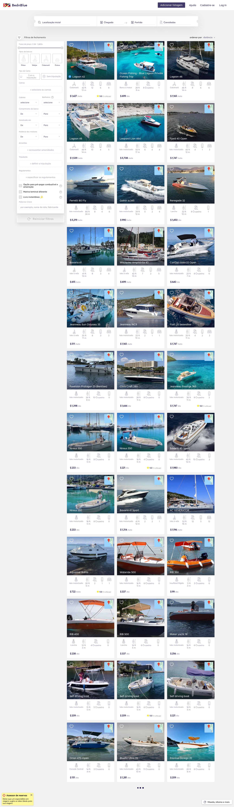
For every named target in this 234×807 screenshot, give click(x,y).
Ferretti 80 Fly (78, 200)
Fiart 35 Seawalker (180, 324)
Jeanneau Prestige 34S (183, 386)
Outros (57, 65)
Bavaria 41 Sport (129, 510)
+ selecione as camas (40, 89)
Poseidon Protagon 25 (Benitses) (88, 386)
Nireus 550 (76, 448)
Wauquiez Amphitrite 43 (134, 262)
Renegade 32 (177, 200)
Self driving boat (79, 696)
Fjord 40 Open (178, 138)
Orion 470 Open (79, 758)
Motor (23, 65)
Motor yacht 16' (179, 634)
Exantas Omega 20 (181, 758)
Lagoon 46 (176, 76)
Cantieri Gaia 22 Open (183, 262)
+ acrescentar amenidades (40, 150)
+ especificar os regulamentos (40, 177)
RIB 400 (74, 634)
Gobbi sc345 (127, 200)
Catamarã (46, 65)
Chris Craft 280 (129, 386)
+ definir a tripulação (40, 163)
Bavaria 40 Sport (180, 448)
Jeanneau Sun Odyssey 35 (85, 324)
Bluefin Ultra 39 (129, 758)
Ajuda (192, 5)
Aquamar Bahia (79, 572)
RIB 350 (174, 572)
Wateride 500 (128, 572)
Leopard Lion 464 (130, 138)
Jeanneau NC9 (128, 324)
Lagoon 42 (78, 76)
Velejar (34, 65)
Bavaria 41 (76, 262)
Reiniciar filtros (43, 218)
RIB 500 (124, 634)
